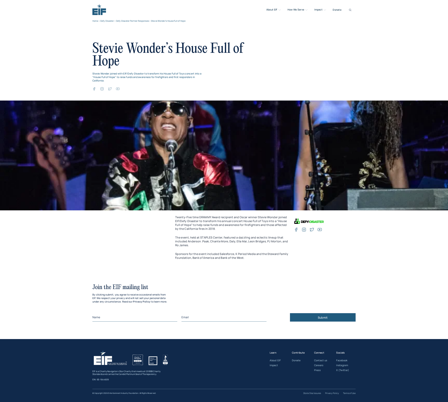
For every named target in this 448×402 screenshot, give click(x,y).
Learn (273, 352)
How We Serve (296, 9)
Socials (340, 352)
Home (95, 20)
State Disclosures (312, 393)
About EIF (272, 9)
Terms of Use (349, 393)
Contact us (320, 360)
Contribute (298, 352)
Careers (318, 365)
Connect (319, 352)
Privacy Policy (141, 301)
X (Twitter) (342, 370)
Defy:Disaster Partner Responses (132, 20)
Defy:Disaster (107, 20)
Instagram (342, 365)
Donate (337, 9)
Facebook (341, 360)
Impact (318, 9)
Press (317, 370)
